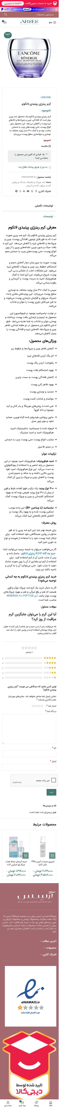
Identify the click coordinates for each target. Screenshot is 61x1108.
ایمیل (53, 761)
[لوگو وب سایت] (29, 22)
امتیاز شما (51, 706)
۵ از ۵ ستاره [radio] (32, 706)
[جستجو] (5, 14)
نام (54, 748)
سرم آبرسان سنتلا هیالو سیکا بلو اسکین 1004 (16, 863)
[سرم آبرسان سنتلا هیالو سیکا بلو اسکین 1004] (16, 846)
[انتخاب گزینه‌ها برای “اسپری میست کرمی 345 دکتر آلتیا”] (52, 855)
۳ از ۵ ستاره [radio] (37, 706)
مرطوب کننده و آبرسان (35, 185)
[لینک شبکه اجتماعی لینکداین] (24, 191)
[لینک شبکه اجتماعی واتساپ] (20, 191)
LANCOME (46, 97)
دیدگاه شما (50, 711)
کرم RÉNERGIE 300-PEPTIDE (22, 596)
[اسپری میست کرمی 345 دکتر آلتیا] (43, 846)
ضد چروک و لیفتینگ (36, 182)
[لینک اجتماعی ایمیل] (28, 191)
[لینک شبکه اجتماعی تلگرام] (16, 191)
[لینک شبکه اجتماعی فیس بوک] (36, 191)
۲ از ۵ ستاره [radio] (39, 706)
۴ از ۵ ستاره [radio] (35, 706)
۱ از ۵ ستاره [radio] (42, 706)
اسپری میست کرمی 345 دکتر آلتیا (42, 863)
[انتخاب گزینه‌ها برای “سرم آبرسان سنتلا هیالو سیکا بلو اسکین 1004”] (25, 855)
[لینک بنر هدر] (29, 9)
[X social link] (32, 191)
